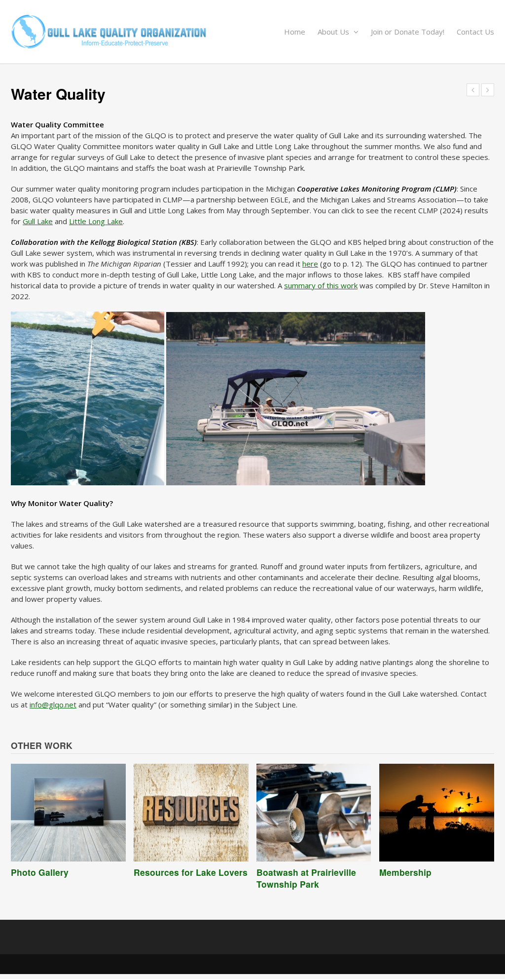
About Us (334, 32)
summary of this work (321, 285)
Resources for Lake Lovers (191, 872)
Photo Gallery (40, 872)
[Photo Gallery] (68, 813)
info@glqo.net (53, 704)
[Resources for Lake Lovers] (191, 813)
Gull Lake (38, 221)
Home (294, 32)
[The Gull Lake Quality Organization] (252, 31)
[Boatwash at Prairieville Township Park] (313, 813)
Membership (405, 872)
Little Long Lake (96, 221)
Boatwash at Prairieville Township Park (306, 878)
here (310, 264)
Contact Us (475, 32)
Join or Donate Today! (407, 32)
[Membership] (436, 813)
